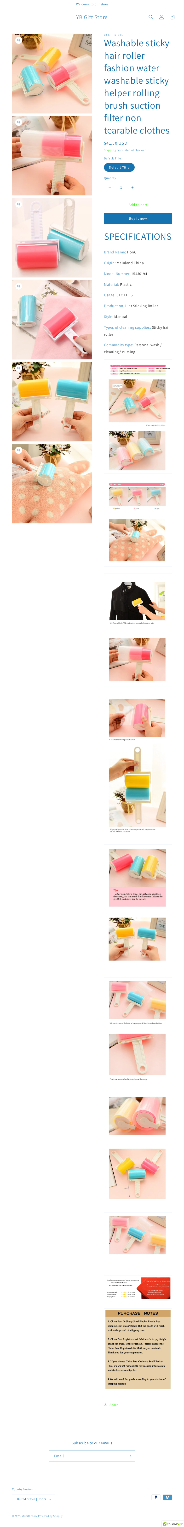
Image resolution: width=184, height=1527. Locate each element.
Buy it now (138, 218)
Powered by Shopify (50, 1516)
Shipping (110, 150)
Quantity (110, 178)
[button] (10, 17)
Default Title (119, 167)
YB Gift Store (30, 1516)
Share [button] (113, 1405)
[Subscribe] (129, 1456)
